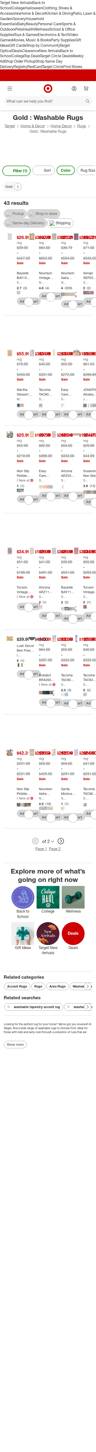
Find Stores (72, 66)
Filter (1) (20, 170)
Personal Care (50, 23)
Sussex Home (86, 480)
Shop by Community (43, 45)
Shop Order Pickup (20, 61)
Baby (21, 23)
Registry (20, 66)
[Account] (74, 88)
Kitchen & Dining (59, 13)
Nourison (41, 282)
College (18, 8)
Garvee (17, 480)
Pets (19, 29)
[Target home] (48, 88)
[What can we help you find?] (48, 101)
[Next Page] (90, 171)
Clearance (30, 50)
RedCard (34, 66)
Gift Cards (17, 45)
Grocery (19, 18)
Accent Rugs (17, 986)
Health (28, 29)
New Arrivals (49, 50)
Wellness (41, 29)
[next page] (61, 841)
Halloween (34, 8)
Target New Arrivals (16, 2)
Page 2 (55, 848)
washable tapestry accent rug (37, 1007)
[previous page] (35, 841)
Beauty (32, 23)
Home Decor (61, 126)
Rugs (81, 126)
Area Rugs (57, 986)
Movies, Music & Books (31, 40)
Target (10, 126)
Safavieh (19, 282)
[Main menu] (10, 88)
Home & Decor (33, 13)
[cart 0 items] (86, 88)
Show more (15, 1044)
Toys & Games (26, 34)
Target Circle (52, 66)
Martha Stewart (19, 399)
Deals (17, 50)
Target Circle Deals (56, 56)
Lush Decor (19, 655)
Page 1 (41, 848)
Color (66, 170)
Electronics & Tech (53, 34)
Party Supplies (63, 40)
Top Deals (32, 56)
